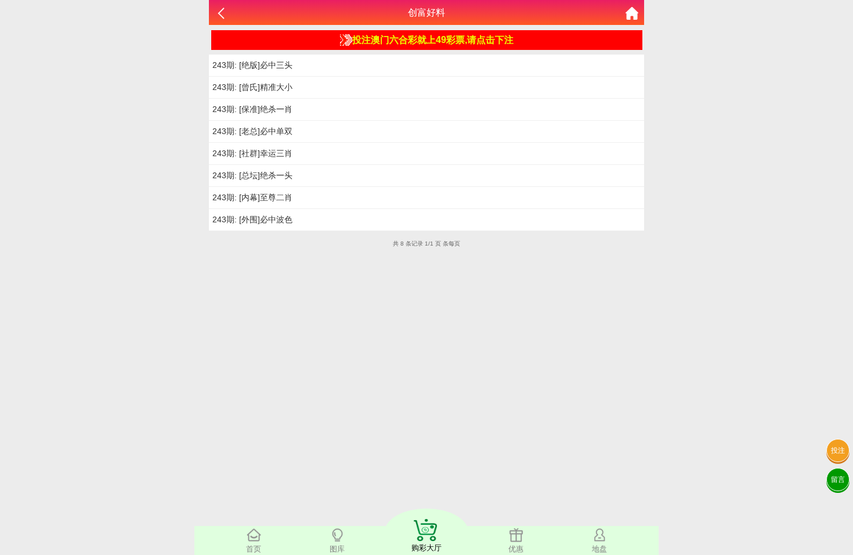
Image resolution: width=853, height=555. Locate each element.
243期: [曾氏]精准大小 (252, 87)
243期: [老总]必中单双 (252, 131)
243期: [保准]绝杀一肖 (252, 109)
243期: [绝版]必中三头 (252, 65)
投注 (838, 450)
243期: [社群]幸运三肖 (252, 153)
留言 (838, 479)
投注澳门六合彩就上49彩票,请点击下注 (433, 40)
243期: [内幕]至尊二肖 (252, 197)
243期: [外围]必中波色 (252, 219)
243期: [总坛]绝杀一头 (252, 175)
